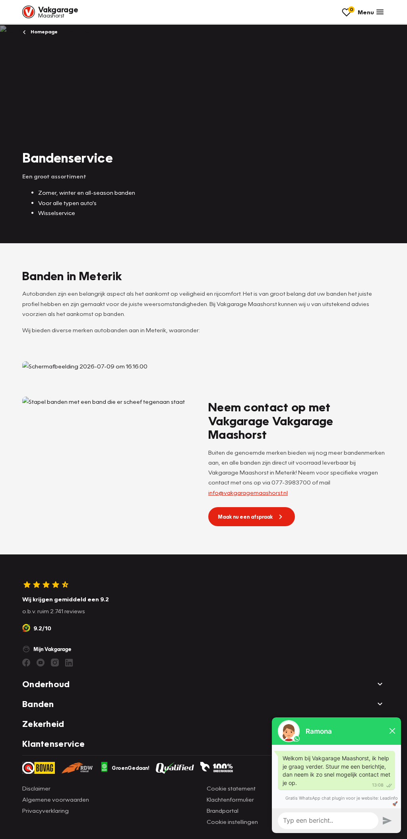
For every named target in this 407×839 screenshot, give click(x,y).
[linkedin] (69, 663)
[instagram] (55, 663)
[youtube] (41, 663)
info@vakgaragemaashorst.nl (248, 492)
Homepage (43, 31)
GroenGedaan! (130, 768)
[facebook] (26, 663)
